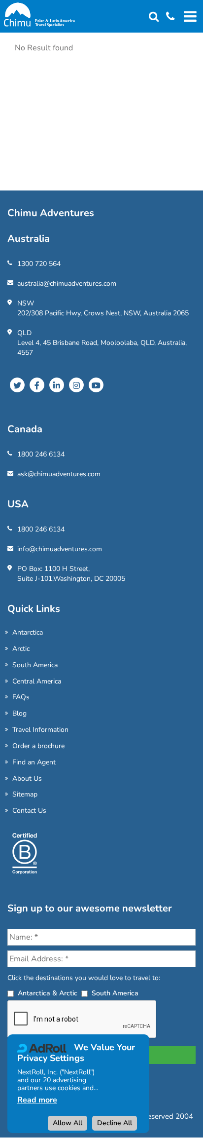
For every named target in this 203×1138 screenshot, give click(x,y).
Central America (36, 681)
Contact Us (29, 810)
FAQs (21, 697)
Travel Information (40, 729)
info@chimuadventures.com (59, 549)
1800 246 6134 (41, 454)
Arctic (21, 648)
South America (35, 665)
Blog (19, 713)
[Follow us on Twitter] (17, 385)
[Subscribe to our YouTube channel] (96, 385)
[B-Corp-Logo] (24, 857)
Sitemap (24, 794)
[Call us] (166, 17)
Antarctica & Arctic (47, 993)
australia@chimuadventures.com (66, 283)
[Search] (154, 17)
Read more (37, 1100)
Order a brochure (38, 746)
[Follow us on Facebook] (37, 385)
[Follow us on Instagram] (76, 385)
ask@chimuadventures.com (59, 474)
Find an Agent (34, 762)
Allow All (67, 1123)
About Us (27, 778)
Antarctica (27, 632)
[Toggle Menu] (189, 16)
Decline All (114, 1123)
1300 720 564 (39, 263)
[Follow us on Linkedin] (56, 385)
